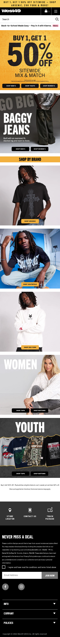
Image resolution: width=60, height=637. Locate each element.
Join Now (50, 575)
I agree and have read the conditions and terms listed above (32, 567)
